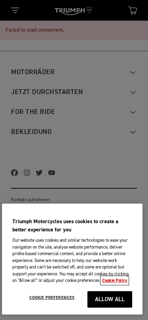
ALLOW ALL (110, 299)
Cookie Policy (114, 280)
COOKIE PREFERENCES (51, 297)
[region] (72, 259)
